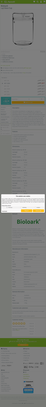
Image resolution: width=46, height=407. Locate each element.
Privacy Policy (4, 205)
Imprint (9, 205)
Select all (38, 211)
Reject (27, 211)
